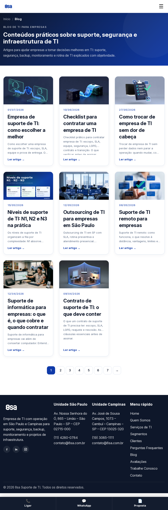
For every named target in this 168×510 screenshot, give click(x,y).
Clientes (136, 441)
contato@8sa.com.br (69, 443)
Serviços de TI (141, 427)
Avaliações (138, 462)
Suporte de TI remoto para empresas (134, 218)
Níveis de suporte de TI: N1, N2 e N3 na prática (28, 218)
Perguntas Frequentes (146, 448)
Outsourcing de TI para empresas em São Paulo (84, 218)
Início (6, 19)
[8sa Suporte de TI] (8, 6)
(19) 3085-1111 (103, 438)
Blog (133, 455)
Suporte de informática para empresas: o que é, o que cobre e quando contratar (28, 314)
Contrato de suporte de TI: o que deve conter (82, 307)
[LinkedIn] (16, 449)
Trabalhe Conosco (144, 468)
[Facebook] (6, 449)
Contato (136, 475)
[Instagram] (25, 449)
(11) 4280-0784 (66, 438)
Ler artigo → (16, 159)
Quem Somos (140, 420)
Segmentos (138, 434)
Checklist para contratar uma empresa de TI (80, 123)
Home (134, 413)
